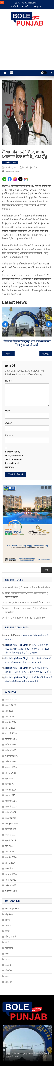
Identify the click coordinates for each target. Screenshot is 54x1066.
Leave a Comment (13, 171)
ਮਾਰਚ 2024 (10, 863)
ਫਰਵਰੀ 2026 (11, 733)
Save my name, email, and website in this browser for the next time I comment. (14, 459)
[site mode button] (44, 72)
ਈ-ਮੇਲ (8, 423)
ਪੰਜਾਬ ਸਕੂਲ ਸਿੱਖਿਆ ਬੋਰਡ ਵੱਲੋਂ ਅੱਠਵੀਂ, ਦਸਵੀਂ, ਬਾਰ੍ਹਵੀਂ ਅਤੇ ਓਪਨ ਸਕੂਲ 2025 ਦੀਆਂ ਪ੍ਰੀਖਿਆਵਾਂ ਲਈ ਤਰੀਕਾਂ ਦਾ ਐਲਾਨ (27, 649)
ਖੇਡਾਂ (7, 942)
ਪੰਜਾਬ (7, 976)
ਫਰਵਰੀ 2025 (11, 801)
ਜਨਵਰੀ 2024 (11, 874)
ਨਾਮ (7, 411)
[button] (5, 324)
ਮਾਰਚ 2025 (10, 795)
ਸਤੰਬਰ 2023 (10, 885)
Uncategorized (10, 162)
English (37, 6)
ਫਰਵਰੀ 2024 (11, 868)
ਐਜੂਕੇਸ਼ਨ (9, 914)
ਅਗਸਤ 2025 (11, 767)
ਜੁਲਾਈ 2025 (10, 773)
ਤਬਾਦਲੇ (8, 959)
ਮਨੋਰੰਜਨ (8, 982)
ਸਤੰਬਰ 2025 (10, 761)
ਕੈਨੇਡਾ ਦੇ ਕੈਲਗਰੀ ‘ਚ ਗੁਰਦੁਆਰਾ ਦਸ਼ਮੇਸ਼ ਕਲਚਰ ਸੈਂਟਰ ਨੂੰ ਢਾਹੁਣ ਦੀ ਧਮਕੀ (26, 595)
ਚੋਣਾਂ (7, 953)
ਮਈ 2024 (9, 851)
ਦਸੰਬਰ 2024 (10, 812)
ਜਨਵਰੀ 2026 (11, 739)
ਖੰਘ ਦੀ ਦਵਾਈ (10, 937)
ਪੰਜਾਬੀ (15, 6)
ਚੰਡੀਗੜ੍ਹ (9, 948)
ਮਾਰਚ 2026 (10, 728)
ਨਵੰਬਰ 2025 (10, 750)
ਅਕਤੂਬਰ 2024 (11, 823)
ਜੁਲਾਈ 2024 (10, 840)
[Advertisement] (27, 51)
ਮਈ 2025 (9, 784)
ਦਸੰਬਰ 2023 (10, 880)
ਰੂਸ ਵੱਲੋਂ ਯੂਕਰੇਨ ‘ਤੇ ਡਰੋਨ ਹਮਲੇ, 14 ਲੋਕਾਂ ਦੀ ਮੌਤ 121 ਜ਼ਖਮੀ (28, 602)
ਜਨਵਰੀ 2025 (11, 806)
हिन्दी (26, 6)
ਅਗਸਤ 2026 (11, 699)
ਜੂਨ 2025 (9, 778)
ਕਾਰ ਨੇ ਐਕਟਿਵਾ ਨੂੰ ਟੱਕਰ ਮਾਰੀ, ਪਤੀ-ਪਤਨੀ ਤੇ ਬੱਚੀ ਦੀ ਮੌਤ (27, 587)
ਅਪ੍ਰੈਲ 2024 (10, 857)
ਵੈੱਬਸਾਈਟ (9, 435)
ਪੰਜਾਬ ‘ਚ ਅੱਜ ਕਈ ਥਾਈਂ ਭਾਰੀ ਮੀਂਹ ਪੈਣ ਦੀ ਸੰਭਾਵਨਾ (25, 618)
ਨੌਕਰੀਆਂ (8, 970)
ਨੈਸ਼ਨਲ (8, 965)
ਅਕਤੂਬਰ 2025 (11, 756)
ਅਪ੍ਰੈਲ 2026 (10, 722)
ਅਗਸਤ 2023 (11, 891)
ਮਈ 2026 (9, 716)
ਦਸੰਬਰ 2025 (10, 744)
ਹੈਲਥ (7, 931)
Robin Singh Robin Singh (16, 645)
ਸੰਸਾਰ (7, 920)
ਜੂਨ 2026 (9, 711)
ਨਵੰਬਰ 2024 (10, 818)
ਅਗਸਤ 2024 (11, 834)
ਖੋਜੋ (46, 570)
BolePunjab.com (30, 167)
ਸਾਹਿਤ (8, 925)
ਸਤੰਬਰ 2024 (10, 829)
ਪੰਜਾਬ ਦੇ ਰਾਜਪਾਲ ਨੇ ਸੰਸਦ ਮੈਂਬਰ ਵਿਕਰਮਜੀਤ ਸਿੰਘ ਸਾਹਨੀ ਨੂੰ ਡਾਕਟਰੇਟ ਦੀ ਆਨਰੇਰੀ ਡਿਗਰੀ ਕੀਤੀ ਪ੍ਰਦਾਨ (10, 354)
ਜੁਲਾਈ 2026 (10, 705)
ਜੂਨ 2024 (9, 846)
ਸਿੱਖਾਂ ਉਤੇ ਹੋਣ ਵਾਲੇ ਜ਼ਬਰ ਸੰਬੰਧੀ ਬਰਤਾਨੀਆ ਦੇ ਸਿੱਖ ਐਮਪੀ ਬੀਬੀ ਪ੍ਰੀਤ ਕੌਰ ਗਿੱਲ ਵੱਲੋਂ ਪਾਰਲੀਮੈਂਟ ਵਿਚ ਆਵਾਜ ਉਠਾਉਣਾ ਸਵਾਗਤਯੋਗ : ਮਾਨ (47, 354)
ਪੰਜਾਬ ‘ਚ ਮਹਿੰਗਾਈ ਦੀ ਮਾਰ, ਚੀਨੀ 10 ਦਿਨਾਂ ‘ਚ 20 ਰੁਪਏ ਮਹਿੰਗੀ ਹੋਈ (26, 610)
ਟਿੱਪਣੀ (8, 381)
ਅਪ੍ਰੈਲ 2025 (10, 790)
